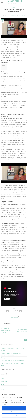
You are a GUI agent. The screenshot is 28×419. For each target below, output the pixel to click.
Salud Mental (4, 389)
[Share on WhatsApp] (7, 311)
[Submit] (25, 340)
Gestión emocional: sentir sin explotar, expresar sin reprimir (13, 364)
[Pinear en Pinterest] (18, 311)
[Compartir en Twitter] (12, 311)
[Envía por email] (15, 311)
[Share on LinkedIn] (20, 311)
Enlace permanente (14, 317)
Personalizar (14, 412)
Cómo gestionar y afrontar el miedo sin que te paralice (12, 349)
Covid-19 (3, 384)
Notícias (14, 7)
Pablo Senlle (22, 15)
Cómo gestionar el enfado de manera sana (11, 358)
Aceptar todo (14, 408)
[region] (14, 405)
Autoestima (4, 381)
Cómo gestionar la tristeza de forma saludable (12, 360)
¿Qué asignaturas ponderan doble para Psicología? (6, 330)
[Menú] (2, 2)
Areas (2, 378)
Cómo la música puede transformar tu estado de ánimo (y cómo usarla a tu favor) (13, 354)
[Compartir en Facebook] (10, 311)
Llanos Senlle (14, 1)
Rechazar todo (14, 415)
